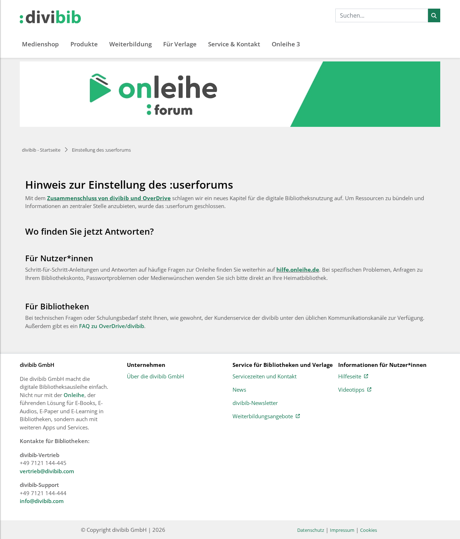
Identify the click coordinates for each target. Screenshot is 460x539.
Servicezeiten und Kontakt (264, 376)
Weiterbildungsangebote (263, 416)
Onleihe (74, 395)
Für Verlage (180, 44)
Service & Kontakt (234, 44)
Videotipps (351, 389)
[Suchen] (434, 15)
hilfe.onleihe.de (297, 269)
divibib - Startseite (41, 150)
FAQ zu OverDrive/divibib (111, 326)
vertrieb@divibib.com (47, 471)
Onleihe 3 (286, 44)
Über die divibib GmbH (155, 376)
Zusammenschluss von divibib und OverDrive (109, 198)
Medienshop (40, 44)
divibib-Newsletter (255, 403)
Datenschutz (310, 530)
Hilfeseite (349, 376)
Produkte (84, 44)
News (239, 389)
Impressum (342, 530)
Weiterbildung (130, 44)
